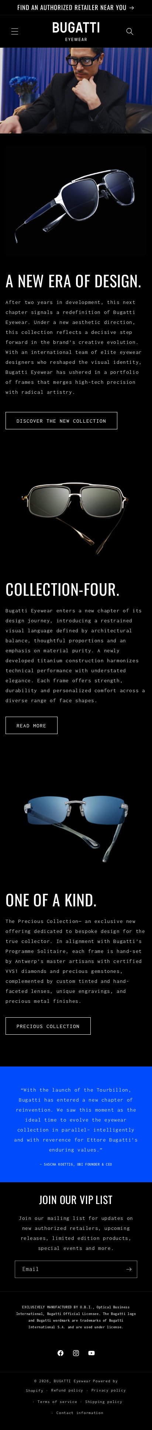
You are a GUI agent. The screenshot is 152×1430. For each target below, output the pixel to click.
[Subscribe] (129, 1269)
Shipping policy (103, 1402)
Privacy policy (108, 1390)
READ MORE (31, 725)
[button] (15, 31)
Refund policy (67, 1390)
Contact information (79, 1413)
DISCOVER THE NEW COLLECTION (61, 421)
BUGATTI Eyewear (72, 1381)
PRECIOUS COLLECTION (48, 1026)
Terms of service (57, 1402)
